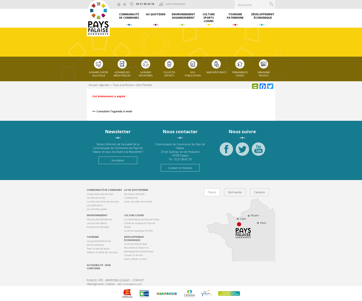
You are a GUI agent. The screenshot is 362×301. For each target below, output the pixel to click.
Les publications (95, 205)
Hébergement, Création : (114, 284)
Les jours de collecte (97, 223)
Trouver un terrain (133, 255)
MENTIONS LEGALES (118, 280)
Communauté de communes (104, 190)
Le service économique (135, 244)
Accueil (93, 85)
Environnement (97, 215)
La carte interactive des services (103, 201)
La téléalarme (131, 197)
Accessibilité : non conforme (99, 267)
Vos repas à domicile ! (135, 194)
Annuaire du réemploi (98, 227)
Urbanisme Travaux (263, 74)
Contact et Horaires (180, 168)
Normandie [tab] (235, 192)
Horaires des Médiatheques (122, 74)
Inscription (118, 160)
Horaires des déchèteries (99, 219)
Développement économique (134, 238)
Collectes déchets (169, 74)
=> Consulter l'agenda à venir (112, 111)
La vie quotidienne (136, 190)
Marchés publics (216, 72)
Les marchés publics (97, 209)
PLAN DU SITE (95, 280)
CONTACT (138, 280)
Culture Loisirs (134, 215)
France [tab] (212, 192)
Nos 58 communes (96, 197)
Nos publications (193, 74)
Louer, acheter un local (135, 259)
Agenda (104, 85)
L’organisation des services (100, 194)
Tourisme (93, 237)
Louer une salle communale (138, 201)
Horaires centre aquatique (98, 74)
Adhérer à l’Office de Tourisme (102, 252)
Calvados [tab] (259, 192)
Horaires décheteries (146, 74)
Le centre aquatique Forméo (138, 230)
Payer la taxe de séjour (98, 248)
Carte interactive (175, 4)
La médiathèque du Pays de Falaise (142, 219)
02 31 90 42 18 (145, 4)
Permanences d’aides (240, 74)
